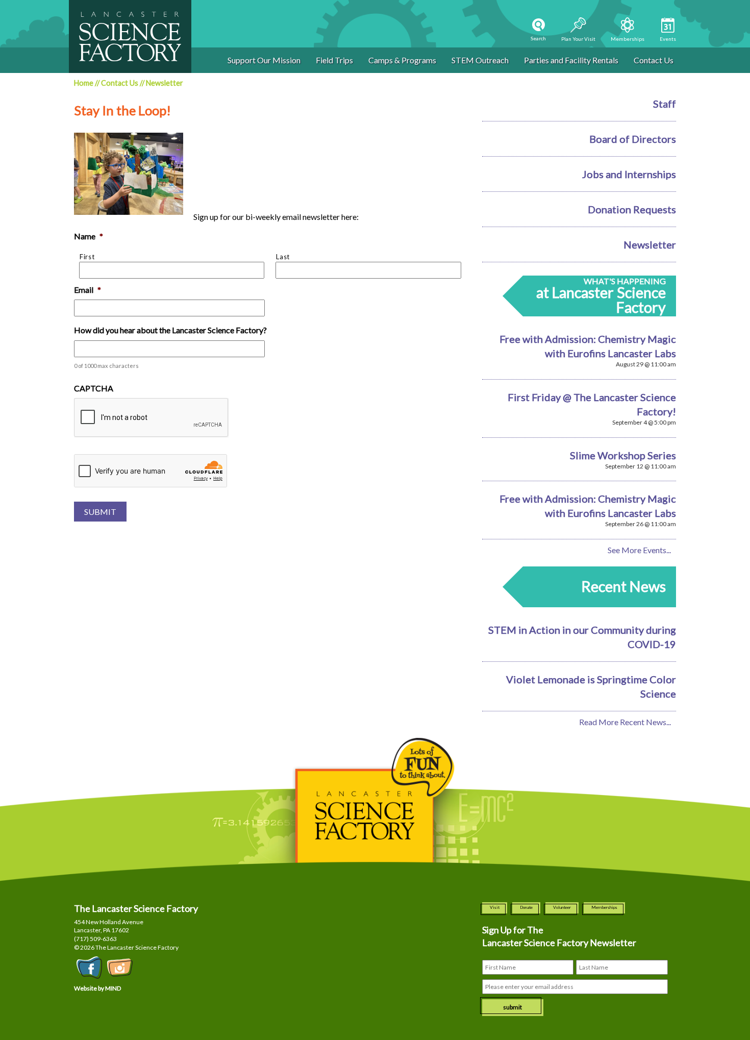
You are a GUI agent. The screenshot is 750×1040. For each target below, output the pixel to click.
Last (283, 257)
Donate (526, 907)
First (87, 257)
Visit (494, 907)
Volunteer (562, 907)
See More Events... (639, 550)
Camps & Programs (402, 60)
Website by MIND (97, 988)
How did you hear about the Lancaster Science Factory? (170, 330)
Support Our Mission (264, 60)
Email (87, 289)
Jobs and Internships (629, 174)
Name (88, 236)
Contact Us (653, 60)
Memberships (604, 907)
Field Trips (334, 60)
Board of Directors (632, 139)
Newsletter (649, 244)
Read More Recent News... (625, 722)
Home (83, 83)
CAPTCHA (93, 388)
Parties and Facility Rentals (571, 60)
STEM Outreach (480, 60)
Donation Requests (632, 209)
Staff (664, 103)
